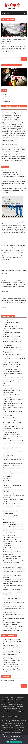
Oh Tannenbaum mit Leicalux (10, 483)
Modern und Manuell (8, 345)
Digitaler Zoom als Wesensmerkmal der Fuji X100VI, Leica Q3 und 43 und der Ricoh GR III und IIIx (13, 495)
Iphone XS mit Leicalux (8, 522)
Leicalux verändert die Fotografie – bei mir (13, 471)
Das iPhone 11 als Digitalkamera (11, 465)
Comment (13, 43)
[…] (16, 51)
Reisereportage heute (8, 554)
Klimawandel (6, 385)
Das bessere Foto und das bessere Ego (12, 589)
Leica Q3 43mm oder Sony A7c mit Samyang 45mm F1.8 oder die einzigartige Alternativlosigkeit (14, 511)
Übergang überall (7, 352)
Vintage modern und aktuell (10, 326)
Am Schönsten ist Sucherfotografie (12, 347)
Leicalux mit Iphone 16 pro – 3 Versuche (13, 526)
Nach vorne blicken (8, 392)
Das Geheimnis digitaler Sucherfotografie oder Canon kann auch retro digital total (14, 652)
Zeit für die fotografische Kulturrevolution (14, 552)
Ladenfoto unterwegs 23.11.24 (10, 516)
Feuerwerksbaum (7, 388)
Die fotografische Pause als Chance (12, 556)
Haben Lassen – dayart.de (9, 645)
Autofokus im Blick (8, 415)
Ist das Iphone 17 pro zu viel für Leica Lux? (13, 377)
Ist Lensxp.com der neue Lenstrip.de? (12, 371)
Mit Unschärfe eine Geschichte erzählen (13, 579)
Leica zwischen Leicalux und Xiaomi (12, 485)
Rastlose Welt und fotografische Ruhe (12, 630)
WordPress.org (6, 101)
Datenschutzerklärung (16, 741)
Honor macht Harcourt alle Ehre (11, 367)
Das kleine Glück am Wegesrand (11, 565)
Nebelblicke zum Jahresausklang (11, 390)
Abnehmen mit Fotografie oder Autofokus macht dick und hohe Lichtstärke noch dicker (13, 381)
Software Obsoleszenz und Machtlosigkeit (13, 440)
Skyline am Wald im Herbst (10, 612)
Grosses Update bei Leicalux (10, 535)
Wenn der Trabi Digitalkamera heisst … (13, 533)
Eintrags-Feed (6, 96)
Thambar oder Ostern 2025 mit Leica (12, 463)
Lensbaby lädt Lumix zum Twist (11, 320)
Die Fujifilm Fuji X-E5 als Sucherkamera (13, 336)
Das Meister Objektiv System (10, 420)
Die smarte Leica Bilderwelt (10, 417)
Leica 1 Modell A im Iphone (9, 474)
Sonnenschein (6, 478)
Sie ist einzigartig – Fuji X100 (10, 369)
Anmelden (5, 94)
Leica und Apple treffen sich (10, 558)
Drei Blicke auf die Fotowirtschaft (11, 364)
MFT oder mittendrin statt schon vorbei (13, 503)
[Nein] (26, 739)
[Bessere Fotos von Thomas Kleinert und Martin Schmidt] (14, 30)
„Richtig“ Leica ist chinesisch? (10, 362)
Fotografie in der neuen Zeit (10, 426)
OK (8, 741)
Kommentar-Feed (7, 99)
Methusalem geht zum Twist (10, 339)
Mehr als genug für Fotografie (10, 397)
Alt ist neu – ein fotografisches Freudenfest (14, 349)
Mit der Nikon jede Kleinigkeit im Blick (12, 524)
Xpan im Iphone (7, 545)
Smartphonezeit (7, 487)
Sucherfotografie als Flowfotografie (12, 596)
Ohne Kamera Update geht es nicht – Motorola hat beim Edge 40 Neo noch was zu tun (13, 608)
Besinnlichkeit (6, 480)
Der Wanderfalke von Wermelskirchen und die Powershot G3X (13, 647)
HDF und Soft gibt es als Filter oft (11, 395)
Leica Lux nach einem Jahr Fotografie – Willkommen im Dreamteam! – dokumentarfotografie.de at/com (13, 658)
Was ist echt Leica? (7, 476)
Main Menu (6, 13)
